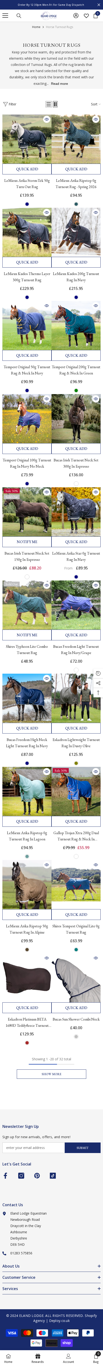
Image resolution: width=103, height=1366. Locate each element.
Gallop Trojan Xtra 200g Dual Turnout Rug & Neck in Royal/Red (76, 836)
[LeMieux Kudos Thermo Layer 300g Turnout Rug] (27, 232)
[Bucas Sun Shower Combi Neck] (76, 977)
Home (36, 27)
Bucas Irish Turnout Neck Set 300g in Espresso (76, 463)
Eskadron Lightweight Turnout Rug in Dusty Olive (76, 742)
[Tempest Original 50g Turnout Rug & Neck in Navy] (27, 325)
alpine (27, 949)
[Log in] (76, 15)
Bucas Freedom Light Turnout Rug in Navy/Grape (76, 649)
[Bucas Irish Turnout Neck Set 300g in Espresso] (76, 418)
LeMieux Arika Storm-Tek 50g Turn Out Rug (27, 183)
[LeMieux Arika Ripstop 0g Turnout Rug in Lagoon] (27, 791)
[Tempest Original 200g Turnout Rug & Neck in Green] (76, 325)
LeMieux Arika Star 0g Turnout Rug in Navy (76, 556)
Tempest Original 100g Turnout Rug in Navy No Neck (27, 463)
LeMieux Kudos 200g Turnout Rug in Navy (76, 276)
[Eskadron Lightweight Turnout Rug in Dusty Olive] (76, 698)
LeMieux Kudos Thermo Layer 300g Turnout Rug (27, 276)
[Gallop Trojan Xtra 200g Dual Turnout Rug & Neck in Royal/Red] (76, 791)
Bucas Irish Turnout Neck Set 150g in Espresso (27, 556)
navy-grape (76, 670)
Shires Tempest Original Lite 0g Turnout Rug (76, 929)
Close (99, 5)
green (76, 390)
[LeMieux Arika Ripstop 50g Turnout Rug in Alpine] (27, 884)
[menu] (5, 15)
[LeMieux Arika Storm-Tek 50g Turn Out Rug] (27, 139)
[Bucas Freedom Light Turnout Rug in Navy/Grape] (76, 605)
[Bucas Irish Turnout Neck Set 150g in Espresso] (27, 511)
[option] (51, 5)
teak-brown (27, 1042)
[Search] (19, 16)
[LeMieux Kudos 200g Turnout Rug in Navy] (76, 232)
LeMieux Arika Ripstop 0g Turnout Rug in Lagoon (27, 836)
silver (76, 1036)
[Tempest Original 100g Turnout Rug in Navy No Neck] (27, 418)
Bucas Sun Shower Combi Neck (76, 1019)
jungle (76, 204)
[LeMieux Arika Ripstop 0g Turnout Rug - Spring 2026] (76, 139)
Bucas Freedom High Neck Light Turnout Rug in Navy (27, 742)
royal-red (76, 856)
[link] (68, 1358)
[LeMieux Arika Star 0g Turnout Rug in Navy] (76, 511)
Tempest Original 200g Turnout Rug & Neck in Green (76, 370)
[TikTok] (53, 1176)
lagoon (27, 856)
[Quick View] (46, 119)
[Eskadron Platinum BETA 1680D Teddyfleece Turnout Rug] (27, 977)
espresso (76, 483)
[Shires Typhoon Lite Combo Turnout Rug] (27, 605)
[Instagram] (21, 1176)
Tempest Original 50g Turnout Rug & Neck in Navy (27, 370)
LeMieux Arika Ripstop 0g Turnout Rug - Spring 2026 (76, 183)
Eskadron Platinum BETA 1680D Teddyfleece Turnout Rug (27, 1023)
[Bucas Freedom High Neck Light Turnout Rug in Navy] (27, 698)
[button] (49, 104)
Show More (51, 1074)
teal (76, 949)
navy (27, 204)
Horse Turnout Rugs (59, 27)
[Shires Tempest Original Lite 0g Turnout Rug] (76, 884)
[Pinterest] (37, 1176)
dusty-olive (76, 763)
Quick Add (27, 169)
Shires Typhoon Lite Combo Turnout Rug (27, 649)
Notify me (27, 541)
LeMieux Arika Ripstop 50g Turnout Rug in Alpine (27, 929)
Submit (83, 1148)
